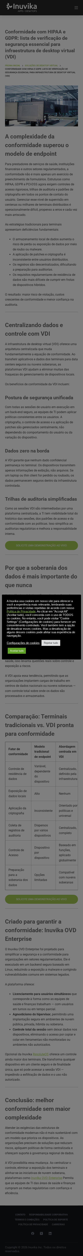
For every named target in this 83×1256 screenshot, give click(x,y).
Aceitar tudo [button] (17, 650)
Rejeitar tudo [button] (51, 642)
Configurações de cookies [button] (23, 643)
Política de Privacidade (21, 611)
